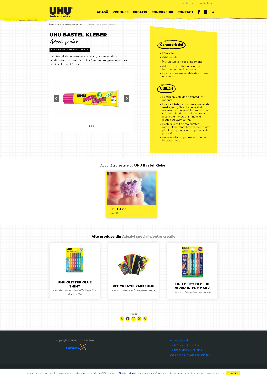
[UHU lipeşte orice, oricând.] (61, 12)
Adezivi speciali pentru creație (70, 49)
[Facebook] (127, 318)
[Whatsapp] (122, 318)
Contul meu (188, 3)
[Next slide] (126, 98)
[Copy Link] (145, 318)
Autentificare (207, 3)
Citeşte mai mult (127, 373)
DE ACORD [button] (233, 373)
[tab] (89, 126)
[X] (139, 318)
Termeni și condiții (180, 340)
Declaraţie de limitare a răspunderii (190, 354)
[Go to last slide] (56, 98)
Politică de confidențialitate (185, 345)
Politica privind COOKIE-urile (186, 349)
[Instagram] (133, 318)
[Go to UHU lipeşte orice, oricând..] (50, 24)
